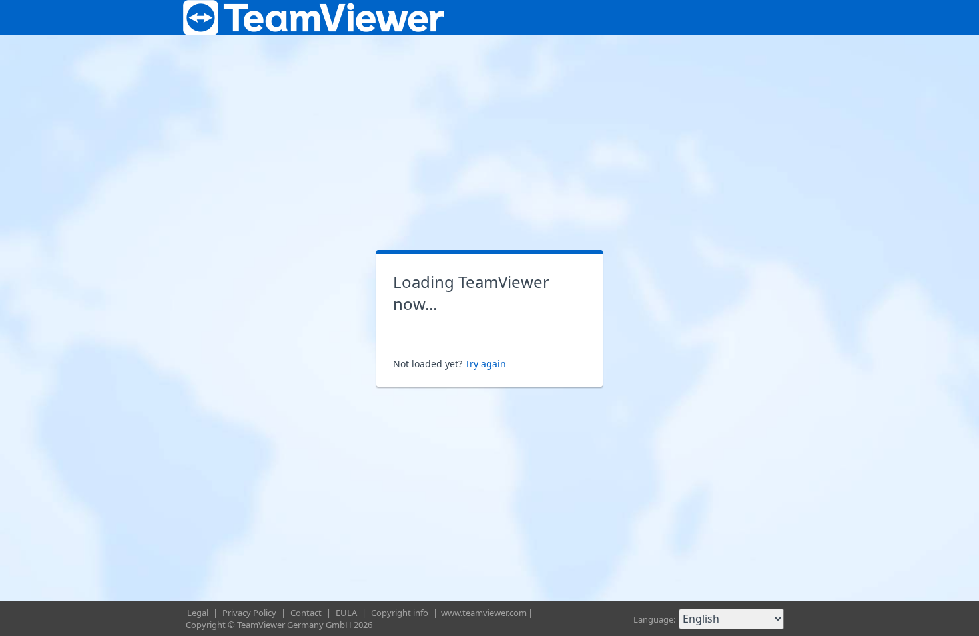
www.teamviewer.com (484, 613)
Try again (485, 363)
